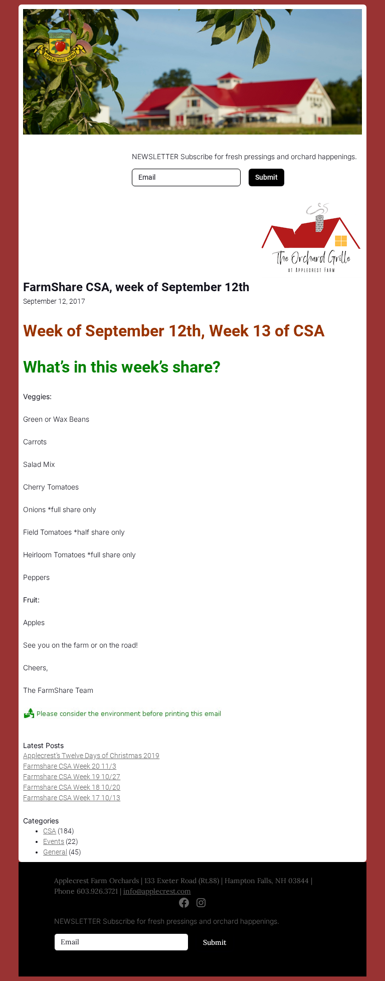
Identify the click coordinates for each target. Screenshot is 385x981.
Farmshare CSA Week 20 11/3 (69, 766)
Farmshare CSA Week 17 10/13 (71, 798)
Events (53, 841)
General (55, 852)
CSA (49, 831)
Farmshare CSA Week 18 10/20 (71, 787)
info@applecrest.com (157, 891)
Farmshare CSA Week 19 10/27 (71, 777)
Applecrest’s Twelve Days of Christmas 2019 (91, 756)
